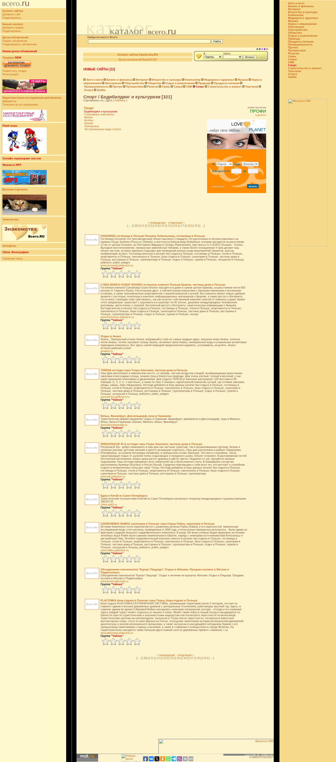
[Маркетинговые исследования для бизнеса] (24, 120)
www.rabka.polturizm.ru (115, 550)
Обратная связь (12, 258)
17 (182, 225)
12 (149, 225)
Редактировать (11, 17)
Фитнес (88, 117)
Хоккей (88, 123)
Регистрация (10, 74)
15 (169, 225)
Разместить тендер (14, 70)
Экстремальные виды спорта (102, 129)
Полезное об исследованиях (20, 104)
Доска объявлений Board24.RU (138, 59)
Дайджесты (9, 101)
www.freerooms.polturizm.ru (117, 317)
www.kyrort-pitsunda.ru (114, 581)
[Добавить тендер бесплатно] (16, 68)
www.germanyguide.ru (114, 424)
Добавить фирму (13, 27)
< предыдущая (157, 222)
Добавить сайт (11, 14)
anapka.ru (107, 351)
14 (162, 225)
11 (143, 225)
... (130, 225)
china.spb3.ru (109, 504)
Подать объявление (14, 40)
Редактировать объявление (19, 44)
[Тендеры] (24, 92)
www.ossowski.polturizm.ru (117, 265)
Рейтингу (120, 100)
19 (196, 225)
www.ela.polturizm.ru (113, 476)
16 (176, 225)
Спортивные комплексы (99, 114)
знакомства (218, 186)
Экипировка (91, 126)
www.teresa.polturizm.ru (115, 396)
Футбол (88, 120)
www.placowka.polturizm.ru (117, 632)
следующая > (176, 222)
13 (156, 225)
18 (189, 225)
